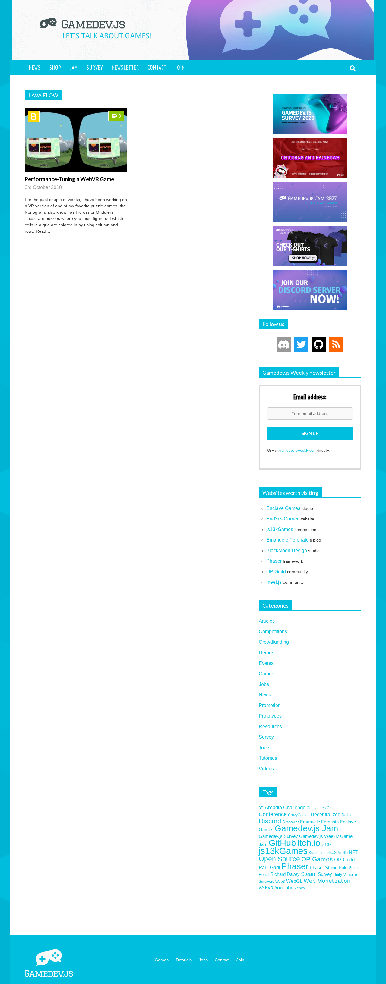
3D (261, 808)
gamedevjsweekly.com (297, 450)
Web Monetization (327, 881)
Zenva (300, 888)
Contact (156, 67)
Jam (74, 67)
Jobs (264, 684)
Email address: (310, 397)
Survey (95, 67)
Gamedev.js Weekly (319, 836)
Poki (343, 867)
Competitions (273, 631)
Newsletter (125, 67)
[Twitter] (301, 344)
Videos (266, 768)
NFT (353, 852)
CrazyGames (298, 815)
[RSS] (336, 344)
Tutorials (268, 758)
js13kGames (279, 529)
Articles (267, 621)
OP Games (317, 859)
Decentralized (325, 814)
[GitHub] (319, 344)
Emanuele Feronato (287, 539)
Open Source (279, 859)
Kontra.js (316, 852)
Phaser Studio (323, 867)
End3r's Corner (282, 518)
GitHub (282, 843)
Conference (273, 814)
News (35, 67)
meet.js (274, 582)
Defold (347, 815)
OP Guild (276, 571)
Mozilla (343, 852)
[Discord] (284, 344)
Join (180, 67)
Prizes (354, 868)
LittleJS (330, 852)
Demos (266, 652)
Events (266, 663)
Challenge (294, 807)
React (264, 874)
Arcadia (273, 807)
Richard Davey (285, 874)
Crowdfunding (274, 642)
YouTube (283, 888)
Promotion (270, 705)
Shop (55, 67)
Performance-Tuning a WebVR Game (69, 179)
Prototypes (270, 715)
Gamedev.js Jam (306, 828)
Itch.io (308, 843)
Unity (337, 874)
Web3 (280, 881)
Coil (330, 808)
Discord (270, 821)
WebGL (294, 881)
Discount (290, 821)
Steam (309, 874)
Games (266, 673)
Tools (264, 747)
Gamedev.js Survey (278, 836)
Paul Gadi (269, 867)
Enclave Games (283, 508)
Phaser (274, 561)
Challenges (316, 808)
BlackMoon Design (286, 550)
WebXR (266, 887)
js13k (326, 844)
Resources (270, 726)
